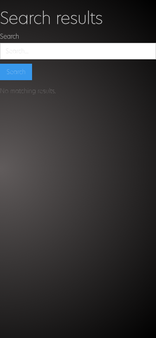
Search (9, 36)
